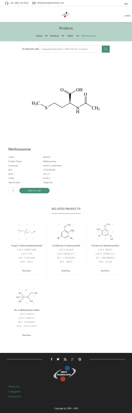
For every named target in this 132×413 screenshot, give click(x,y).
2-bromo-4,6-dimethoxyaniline (105, 245)
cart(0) (127, 15)
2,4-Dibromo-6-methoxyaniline (66, 245)
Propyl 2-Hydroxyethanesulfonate (26, 245)
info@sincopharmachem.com (50, 3)
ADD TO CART (34, 191)
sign (126, 3)
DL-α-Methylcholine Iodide (26, 310)
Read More (27, 271)
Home (39, 35)
